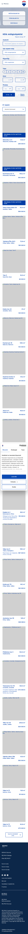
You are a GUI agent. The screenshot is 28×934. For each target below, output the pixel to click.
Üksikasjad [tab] (14, 450)
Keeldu (14, 487)
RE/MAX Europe (6, 903)
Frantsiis (4, 887)
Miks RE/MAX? (6, 858)
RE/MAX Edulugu (7, 855)
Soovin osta (5, 863)
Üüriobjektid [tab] (14, 18)
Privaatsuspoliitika (7, 931)
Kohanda (13, 482)
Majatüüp (6, 58)
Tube (4, 68)
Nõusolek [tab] (5, 450)
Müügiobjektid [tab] (14, 13)
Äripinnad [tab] (14, 23)
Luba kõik (14, 476)
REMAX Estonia (6, 852)
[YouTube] (7, 875)
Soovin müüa (5, 866)
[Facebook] (2, 875)
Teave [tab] (22, 450)
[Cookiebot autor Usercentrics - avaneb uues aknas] (19, 446)
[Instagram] (5, 875)
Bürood (4, 881)
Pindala (5, 85)
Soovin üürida (5, 869)
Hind (4, 76)
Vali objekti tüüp (8, 48)
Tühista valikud (22, 95)
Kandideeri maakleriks (8, 884)
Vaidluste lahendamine (8, 929)
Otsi (8, 94)
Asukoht (6, 40)
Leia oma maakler (7, 878)
